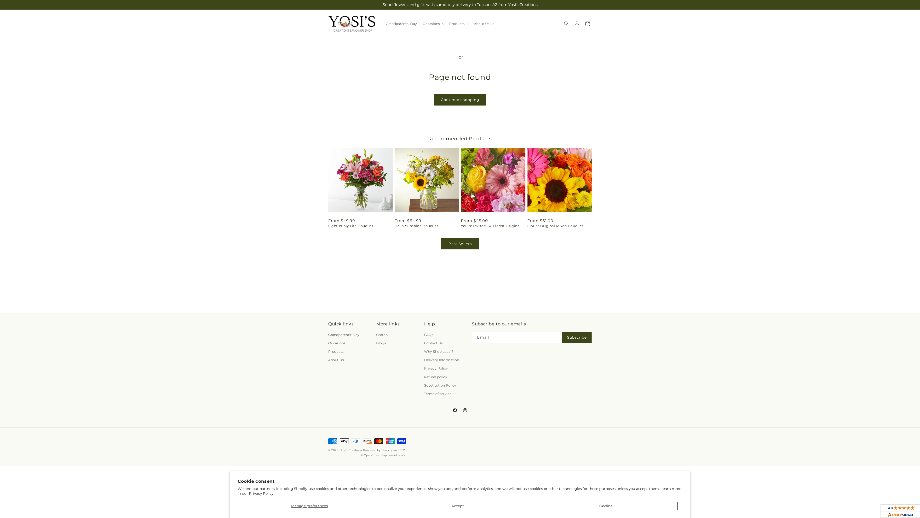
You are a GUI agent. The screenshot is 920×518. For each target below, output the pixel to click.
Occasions (336, 343)
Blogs (381, 343)
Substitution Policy (440, 385)
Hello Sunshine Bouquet (416, 226)
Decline (606, 506)
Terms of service (437, 394)
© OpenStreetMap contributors (383, 455)
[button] (433, 24)
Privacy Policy (261, 493)
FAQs (428, 335)
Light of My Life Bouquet (350, 226)
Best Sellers (460, 243)
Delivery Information (441, 360)
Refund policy (435, 377)
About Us (336, 360)
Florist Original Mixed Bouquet (555, 226)
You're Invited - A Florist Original (491, 226)
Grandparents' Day (343, 335)
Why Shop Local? (438, 351)
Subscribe (577, 337)
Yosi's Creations (351, 450)
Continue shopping (460, 99)
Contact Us (433, 343)
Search (382, 335)
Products (336, 351)
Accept (457, 506)
